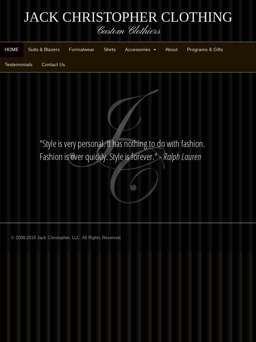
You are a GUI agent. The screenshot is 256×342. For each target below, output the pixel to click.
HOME (12, 49)
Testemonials (18, 64)
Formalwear (81, 49)
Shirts (110, 49)
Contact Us (53, 64)
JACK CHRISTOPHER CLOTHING (128, 17)
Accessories (137, 49)
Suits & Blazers (44, 49)
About (171, 49)
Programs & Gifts (205, 49)
